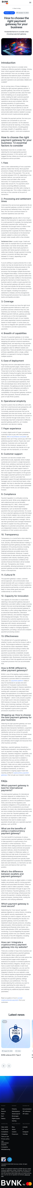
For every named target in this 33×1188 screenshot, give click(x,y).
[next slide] (8, 1065)
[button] (30, 2)
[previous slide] (3, 1065)
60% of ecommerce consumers (16, 436)
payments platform (17, 680)
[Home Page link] (4, 2)
